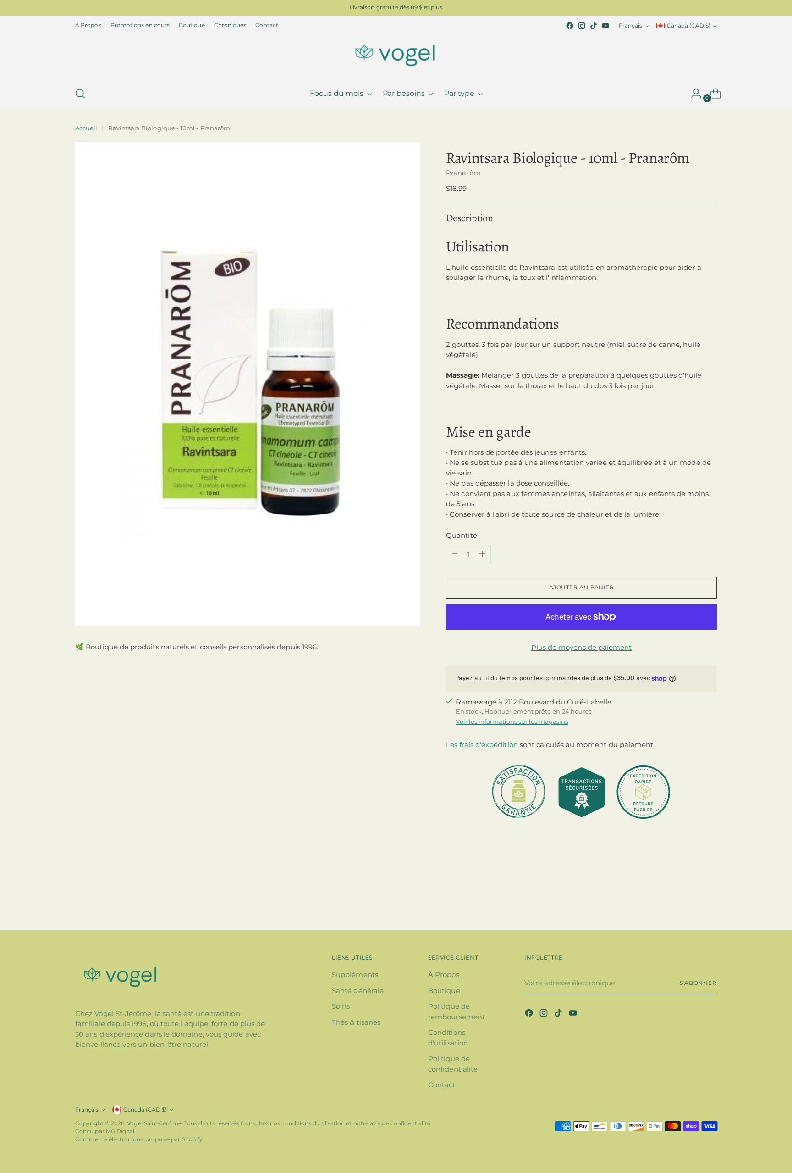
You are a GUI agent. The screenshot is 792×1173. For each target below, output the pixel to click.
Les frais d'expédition (482, 744)
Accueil (86, 128)
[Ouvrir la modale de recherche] (80, 93)
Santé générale (358, 990)
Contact (442, 1084)
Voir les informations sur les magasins (512, 721)
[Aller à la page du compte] (692, 93)
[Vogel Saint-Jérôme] (396, 55)
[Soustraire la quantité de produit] (454, 554)
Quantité (461, 535)
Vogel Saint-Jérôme (154, 1123)
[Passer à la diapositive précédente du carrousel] (688, 899)
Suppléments (355, 974)
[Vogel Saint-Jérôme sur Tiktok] (593, 26)
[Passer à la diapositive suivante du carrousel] (709, 898)
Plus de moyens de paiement (581, 647)
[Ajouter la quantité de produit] (482, 554)
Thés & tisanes (356, 1022)
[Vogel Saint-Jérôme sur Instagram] (582, 26)
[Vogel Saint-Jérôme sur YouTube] (605, 26)
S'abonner (698, 983)
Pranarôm (463, 172)
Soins (341, 1006)
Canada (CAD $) (688, 25)
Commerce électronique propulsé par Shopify (139, 1139)
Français (630, 25)
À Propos (443, 974)
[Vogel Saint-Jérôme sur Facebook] (570, 26)
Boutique (444, 990)
